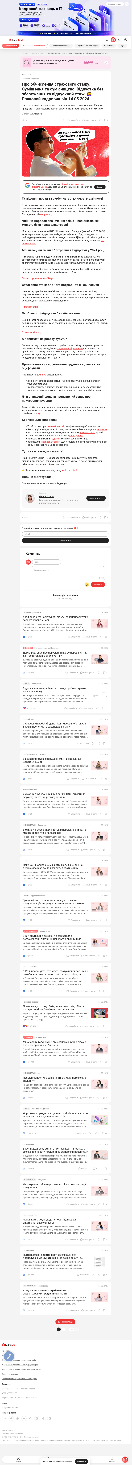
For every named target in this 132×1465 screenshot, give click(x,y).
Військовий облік (30, 967)
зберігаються (87, 432)
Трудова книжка (30, 790)
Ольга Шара (36, 114)
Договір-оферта (8, 1430)
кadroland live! (69, 470)
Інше (25, 861)
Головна (18, 1461)
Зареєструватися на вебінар (37, 278)
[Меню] (4, 39)
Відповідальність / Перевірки (46, 648)
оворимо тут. (47, 214)
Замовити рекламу (115, 4)
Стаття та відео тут (32, 332)
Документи (112, 1461)
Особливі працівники (32, 613)
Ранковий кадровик (30, 79)
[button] (77, 1329)
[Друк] (64, 120)
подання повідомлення (70, 348)
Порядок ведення (50, 441)
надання (55, 438)
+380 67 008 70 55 (9, 1393)
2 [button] (63, 1329)
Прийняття (36, 684)
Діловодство (44, 931)
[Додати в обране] (106, 637)
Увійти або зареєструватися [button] (91, 62)
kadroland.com (115, 1440)
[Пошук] (107, 39)
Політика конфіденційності (12, 1433)
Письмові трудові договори (34, 896)
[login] (126, 40)
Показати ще (67, 1322)
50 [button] (72, 1329)
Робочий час (28, 719)
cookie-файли (66, 1461)
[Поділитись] (100, 120)
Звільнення (42, 1073)
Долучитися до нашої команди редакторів (20, 1365)
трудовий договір (55, 426)
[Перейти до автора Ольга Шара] (30, 498)
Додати (100, 187)
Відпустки (42, 1180)
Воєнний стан (40, 1037)
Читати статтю (30, 306)
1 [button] (58, 1329)
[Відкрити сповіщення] (119, 39)
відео (43, 374)
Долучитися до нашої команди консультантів (21, 1369)
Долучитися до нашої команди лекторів (19, 1360)
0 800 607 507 (18, 1389)
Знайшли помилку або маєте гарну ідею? (19, 1379)
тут (39, 413)
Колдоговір (42, 825)
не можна (102, 429)
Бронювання (28, 1144)
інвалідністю (76, 435)
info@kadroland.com (10, 1407)
